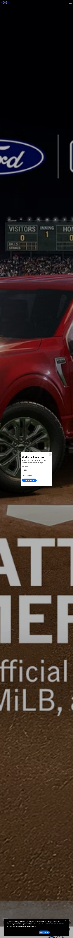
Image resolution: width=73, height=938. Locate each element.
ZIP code (25, 467)
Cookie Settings (44, 932)
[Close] (50, 454)
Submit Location (29, 480)
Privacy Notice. (32, 926)
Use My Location (27, 475)
